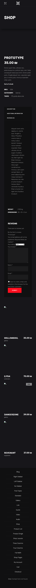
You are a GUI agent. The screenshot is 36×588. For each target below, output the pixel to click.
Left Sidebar (18, 481)
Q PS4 (7, 376)
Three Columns (18, 543)
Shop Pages (18, 557)
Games (18, 93)
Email (10, 273)
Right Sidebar (18, 477)
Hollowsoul (11, 338)
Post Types (18, 491)
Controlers (7, 379)
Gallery (18, 500)
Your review (12, 247)
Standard (18, 496)
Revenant (10, 453)
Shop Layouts (18, 538)
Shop (18, 524)
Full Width (18, 553)
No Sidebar (18, 486)
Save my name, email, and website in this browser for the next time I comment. (18, 284)
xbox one (21, 96)
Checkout (18, 572)
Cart (18, 567)
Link (18, 505)
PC (12, 96)
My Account (18, 562)
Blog (18, 472)
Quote (18, 510)
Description (11, 109)
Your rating (12, 244)
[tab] (11, 109)
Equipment (7, 455)
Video (18, 515)
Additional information (15, 113)
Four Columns (18, 548)
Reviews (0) (10, 118)
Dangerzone (11, 414)
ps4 (15, 96)
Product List (18, 529)
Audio (18, 519)
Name (10, 265)
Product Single (18, 534)
